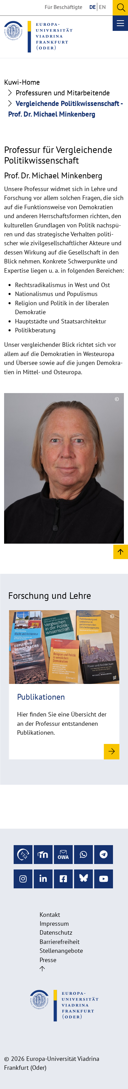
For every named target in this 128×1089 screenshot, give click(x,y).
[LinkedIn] (43, 878)
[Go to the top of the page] (42, 969)
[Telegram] (103, 854)
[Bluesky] (83, 878)
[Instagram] (23, 878)
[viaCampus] (23, 854)
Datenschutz (56, 932)
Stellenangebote (61, 951)
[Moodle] (43, 854)
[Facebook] (63, 878)
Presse (48, 960)
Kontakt (50, 915)
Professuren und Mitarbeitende (63, 92)
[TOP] (120, 551)
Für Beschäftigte (63, 6)
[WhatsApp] (83, 854)
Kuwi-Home (22, 82)
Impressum (54, 923)
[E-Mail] (63, 854)
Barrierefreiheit (60, 942)
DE (92, 6)
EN (102, 6)
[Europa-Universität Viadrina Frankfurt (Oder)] (38, 36)
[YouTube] (103, 878)
